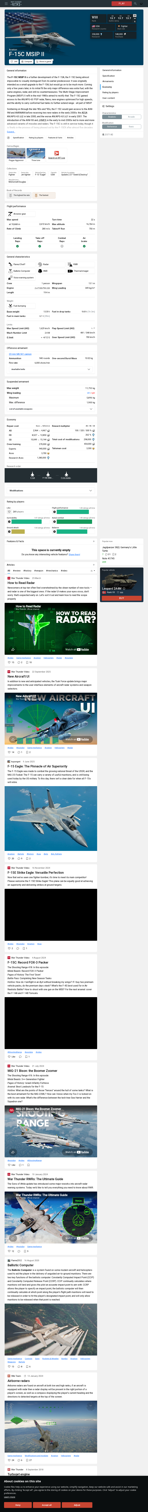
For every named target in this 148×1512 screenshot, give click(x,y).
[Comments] (18, 948)
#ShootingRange (15, 1052)
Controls (28, 1358)
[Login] (141, 3)
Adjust (77, 1505)
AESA (84, 112)
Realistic (112, 117)
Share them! (74, 554)
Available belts (18, 369)
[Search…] (135, 3)
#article (20, 854)
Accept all (47, 1505)
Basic (131, 126)
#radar (59, 658)
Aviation (37, 658)
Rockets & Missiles (50, 1358)
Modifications (16, 490)
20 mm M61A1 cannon (20, 354)
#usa (39, 854)
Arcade (131, 117)
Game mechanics (23, 658)
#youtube (69, 658)
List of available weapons (20, 409)
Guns (37, 1358)
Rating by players (36, 138)
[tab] (134, 15)
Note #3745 (108, 558)
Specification (18, 138)
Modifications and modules (36, 1455)
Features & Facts (55, 138)
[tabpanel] (120, 17)
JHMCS (42, 120)
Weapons (12, 1362)
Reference (112, 126)
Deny (18, 1505)
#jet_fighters (56, 854)
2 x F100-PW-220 (42, 288)
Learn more (9, 1497)
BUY (121, 598)
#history (30, 854)
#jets (46, 854)
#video (10, 658)
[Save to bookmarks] (28, 1165)
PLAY (122, 3)
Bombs (64, 1358)
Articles (70, 138)
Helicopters (48, 658)
